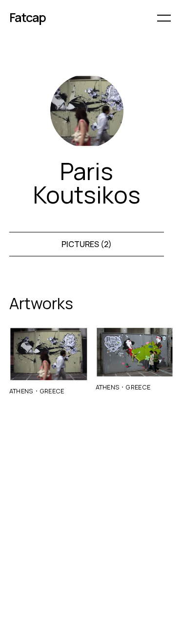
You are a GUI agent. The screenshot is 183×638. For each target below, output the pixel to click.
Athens (21, 391)
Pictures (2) (86, 244)
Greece (52, 391)
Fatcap (27, 17)
